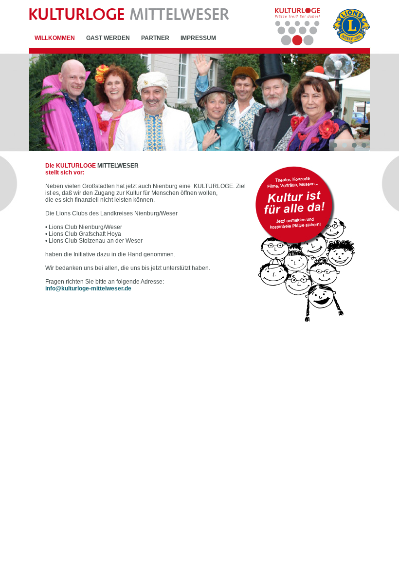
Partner (155, 38)
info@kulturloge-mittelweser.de (88, 288)
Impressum (198, 38)
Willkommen (55, 38)
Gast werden (108, 38)
